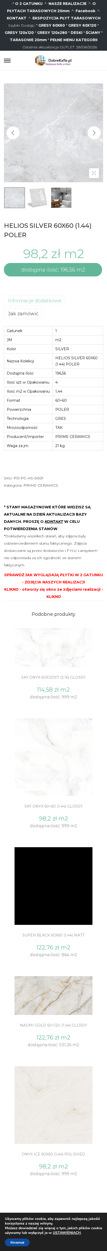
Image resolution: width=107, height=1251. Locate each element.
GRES (60, 418)
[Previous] (12, 132)
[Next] (94, 132)
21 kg (60, 445)
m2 (58, 340)
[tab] (53, 301)
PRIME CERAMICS (72, 436)
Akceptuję (17, 1242)
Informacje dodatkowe (34, 301)
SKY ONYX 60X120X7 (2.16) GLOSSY (53, 677)
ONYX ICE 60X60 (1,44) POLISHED (53, 1154)
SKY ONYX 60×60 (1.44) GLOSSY (53, 806)
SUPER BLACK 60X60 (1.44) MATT (53, 935)
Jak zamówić (23, 314)
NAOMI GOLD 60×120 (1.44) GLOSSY (53, 1025)
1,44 (58, 391)
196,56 (60, 373)
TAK (59, 427)
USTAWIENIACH (67, 1233)
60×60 (61, 400)
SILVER (62, 349)
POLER (62, 409)
